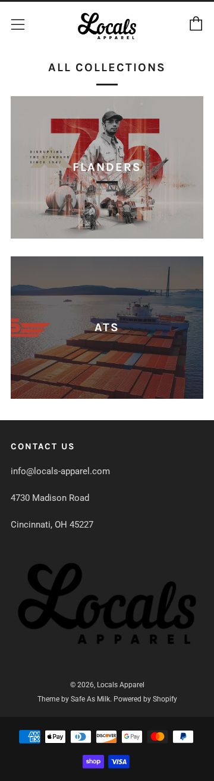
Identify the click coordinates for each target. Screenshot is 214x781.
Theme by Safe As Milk (73, 699)
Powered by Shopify (145, 699)
